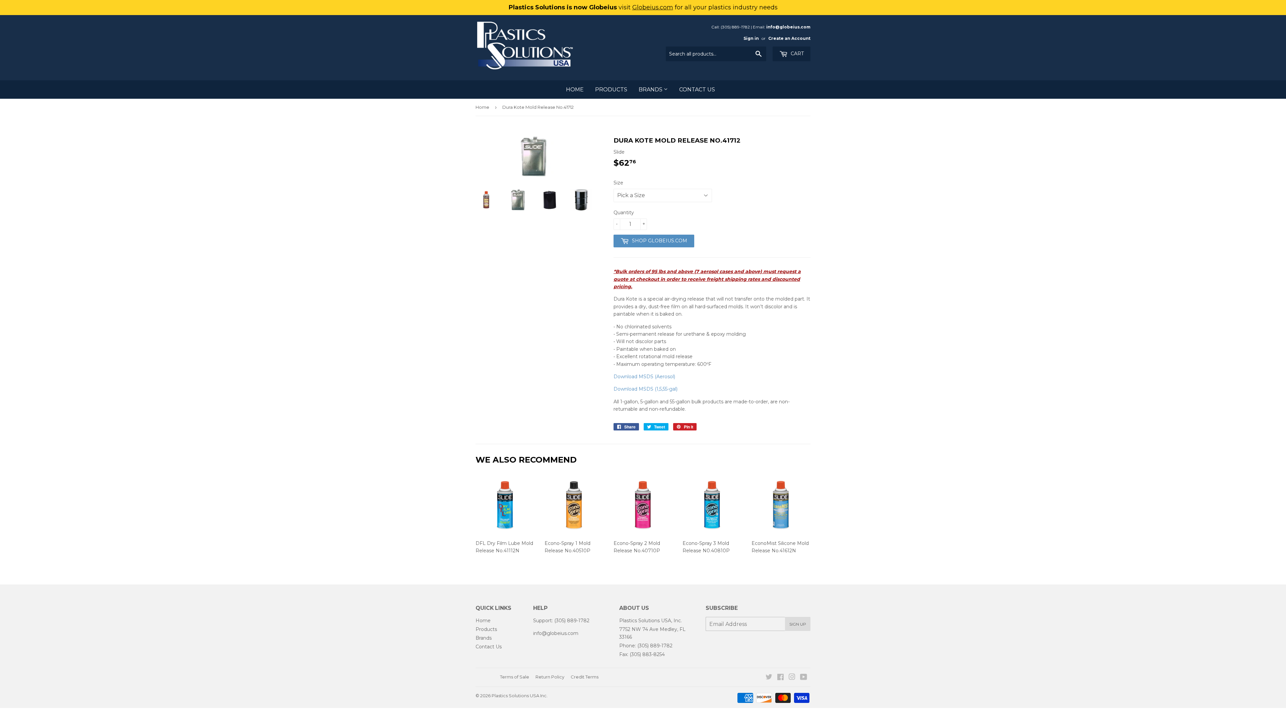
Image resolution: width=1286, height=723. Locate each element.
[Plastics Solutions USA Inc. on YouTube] (803, 678)
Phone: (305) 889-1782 (645, 646)
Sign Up (797, 624)
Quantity (624, 213)
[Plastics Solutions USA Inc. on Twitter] (769, 678)
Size (618, 183)
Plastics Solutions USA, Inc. (650, 621)
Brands (651, 89)
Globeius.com (652, 7)
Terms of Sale (514, 676)
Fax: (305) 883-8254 (642, 654)
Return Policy (549, 676)
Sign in (751, 38)
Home (575, 89)
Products (611, 89)
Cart (796, 54)
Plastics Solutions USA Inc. (520, 695)
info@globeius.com (788, 26)
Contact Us (697, 89)
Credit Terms (584, 676)
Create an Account (789, 38)
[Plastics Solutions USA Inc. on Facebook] (780, 678)
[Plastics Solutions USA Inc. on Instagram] (792, 678)
